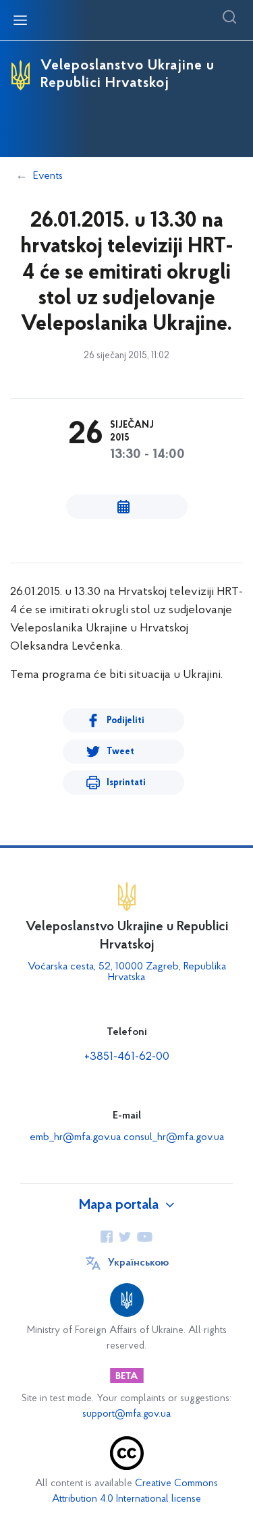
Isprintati (126, 783)
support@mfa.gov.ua (126, 1414)
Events (48, 176)
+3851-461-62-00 (126, 1057)
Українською (138, 1262)
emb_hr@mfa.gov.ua (75, 1137)
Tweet (120, 752)
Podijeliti (125, 721)
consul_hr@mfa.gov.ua (173, 1137)
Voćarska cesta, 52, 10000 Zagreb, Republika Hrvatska (127, 972)
